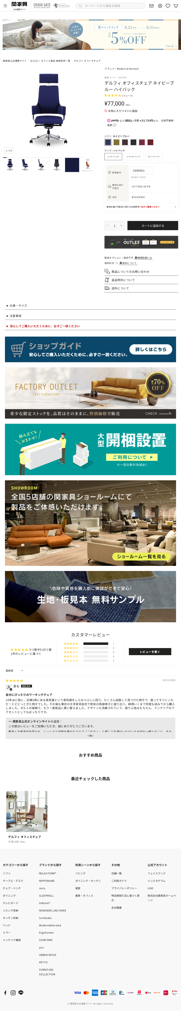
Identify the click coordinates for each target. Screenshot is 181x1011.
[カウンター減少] (108, 225)
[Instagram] (13, 992)
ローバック (154, 156)
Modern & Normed (128, 68)
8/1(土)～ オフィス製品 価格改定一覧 (50, 60)
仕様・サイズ (18, 305)
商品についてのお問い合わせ (131, 271)
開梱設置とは (145, 257)
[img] (14, 680)
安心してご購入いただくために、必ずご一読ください (45, 326)
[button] (110, 5)
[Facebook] (5, 992)
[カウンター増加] (121, 225)
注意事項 (15, 316)
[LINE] (20, 992)
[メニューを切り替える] (5, 5)
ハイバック (113, 156)
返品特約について (123, 280)
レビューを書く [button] (150, 651)
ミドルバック (133, 156)
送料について (129, 263)
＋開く (90, 735)
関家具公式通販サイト (15, 60)
